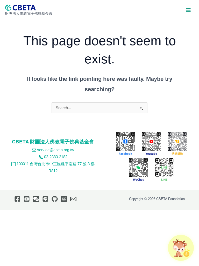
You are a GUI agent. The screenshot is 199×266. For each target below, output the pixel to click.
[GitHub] (55, 199)
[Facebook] (17, 199)
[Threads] (64, 199)
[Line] (45, 199)
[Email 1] (73, 199)
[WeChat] (36, 199)
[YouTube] (27, 199)
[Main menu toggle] (188, 10)
